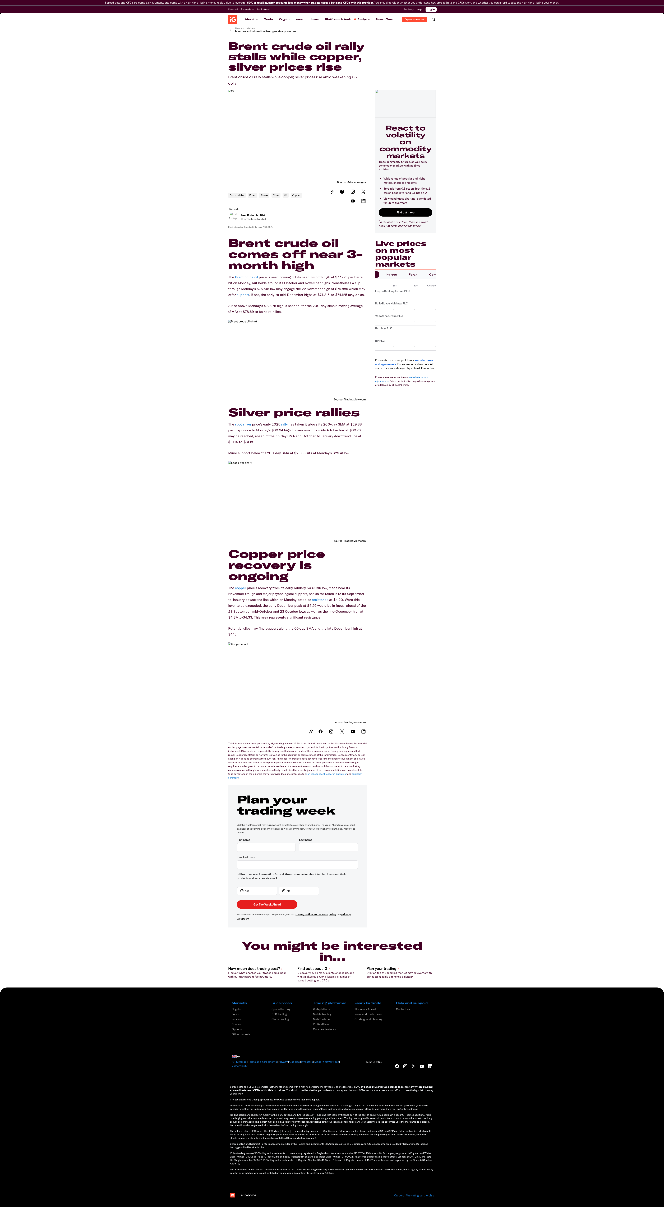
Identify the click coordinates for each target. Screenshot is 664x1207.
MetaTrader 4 (321, 1019)
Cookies (294, 1061)
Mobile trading (322, 1014)
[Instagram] (353, 191)
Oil (285, 195)
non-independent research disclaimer (326, 773)
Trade (268, 19)
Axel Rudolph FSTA (253, 215)
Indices (391, 274)
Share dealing (280, 1019)
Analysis (363, 19)
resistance (320, 599)
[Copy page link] (331, 191)
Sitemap (241, 1061)
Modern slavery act (326, 1061)
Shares (264, 195)
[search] (433, 19)
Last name (305, 839)
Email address (246, 857)
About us (251, 19)
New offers (384, 19)
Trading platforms (329, 1003)
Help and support (412, 1003)
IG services (281, 1003)
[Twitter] (364, 191)
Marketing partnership (420, 1195)
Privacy (283, 1061)
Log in (431, 9)
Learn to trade (367, 1003)
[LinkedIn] (364, 201)
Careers (399, 1195)
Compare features (324, 1029)
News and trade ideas (368, 1014)
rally (284, 424)
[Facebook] (342, 191)
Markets (239, 1003)
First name (243, 839)
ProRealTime (321, 1024)
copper (240, 588)
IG (233, 1061)
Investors (307, 1061)
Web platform (321, 1009)
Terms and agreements (262, 1061)
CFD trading (279, 1014)
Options (237, 1029)
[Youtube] (353, 201)
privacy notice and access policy (315, 914)
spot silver (243, 424)
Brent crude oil (246, 277)
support (243, 294)
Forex (252, 195)
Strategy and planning (368, 1019)
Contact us (403, 1009)
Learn (315, 19)
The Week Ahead (365, 1009)
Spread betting (280, 1009)
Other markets (241, 1034)
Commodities (237, 195)
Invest (300, 19)
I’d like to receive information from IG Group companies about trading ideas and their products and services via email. (291, 876)
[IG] (232, 19)
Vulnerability (239, 1066)
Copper (296, 195)
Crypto (284, 19)
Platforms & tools (338, 19)
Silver (276, 195)
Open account (414, 19)
